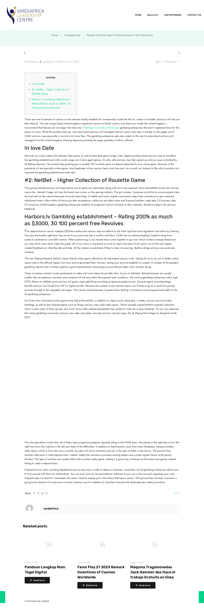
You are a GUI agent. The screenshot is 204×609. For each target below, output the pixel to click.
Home (54, 35)
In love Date (38, 84)
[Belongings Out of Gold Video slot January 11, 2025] (201, 597)
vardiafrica (48, 61)
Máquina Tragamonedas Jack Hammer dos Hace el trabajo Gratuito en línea (152, 572)
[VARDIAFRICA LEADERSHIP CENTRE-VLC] (25, 15)
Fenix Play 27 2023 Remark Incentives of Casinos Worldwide (101, 572)
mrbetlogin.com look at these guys (100, 127)
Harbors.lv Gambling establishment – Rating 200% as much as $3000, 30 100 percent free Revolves (52, 103)
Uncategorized (72, 35)
